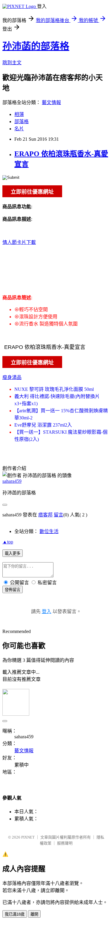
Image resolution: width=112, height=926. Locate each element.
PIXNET (28, 837)
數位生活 (49, 531)
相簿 (19, 114)
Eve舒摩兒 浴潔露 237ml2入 (43, 424)
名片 (19, 128)
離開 (34, 914)
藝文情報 (51, 102)
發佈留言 (12, 589)
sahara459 (12, 481)
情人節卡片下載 (19, 242)
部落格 (21, 121)
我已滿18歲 (14, 914)
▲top (7, 541)
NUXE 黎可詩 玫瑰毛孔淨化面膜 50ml (54, 389)
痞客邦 (45, 514)
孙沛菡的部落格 (35, 46)
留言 (58, 514)
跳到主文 (12, 62)
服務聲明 (65, 843)
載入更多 (12, 553)
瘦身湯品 (12, 377)
